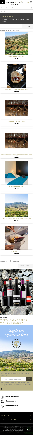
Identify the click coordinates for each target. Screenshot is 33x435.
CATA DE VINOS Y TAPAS (16, 121)
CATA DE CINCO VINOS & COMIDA (16, 89)
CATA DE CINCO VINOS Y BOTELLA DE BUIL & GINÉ (16, 154)
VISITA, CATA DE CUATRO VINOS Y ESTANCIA (16, 219)
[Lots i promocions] (16, 292)
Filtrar (27, 26)
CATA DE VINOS (16, 251)
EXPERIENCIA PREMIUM (16, 57)
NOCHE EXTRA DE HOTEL (16, 186)
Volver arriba (25, 266)
